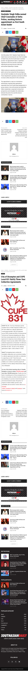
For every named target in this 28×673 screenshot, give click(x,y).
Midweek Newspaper (23, 3)
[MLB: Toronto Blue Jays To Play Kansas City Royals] (5, 250)
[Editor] (2, 28)
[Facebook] (7, 32)
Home (2, 7)
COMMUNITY (8, 11)
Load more (13, 264)
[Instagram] (12, 661)
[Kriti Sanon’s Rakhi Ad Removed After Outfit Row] (5, 242)
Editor (5, 28)
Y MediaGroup (26, 3)
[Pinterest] (13, 32)
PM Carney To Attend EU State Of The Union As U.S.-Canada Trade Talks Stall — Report (18, 186)
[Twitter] (10, 32)
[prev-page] (2, 192)
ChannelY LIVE (17, 3)
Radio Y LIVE (20, 3)
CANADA (6, 7)
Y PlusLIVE (15, 3)
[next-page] (4, 192)
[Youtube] (19, 661)
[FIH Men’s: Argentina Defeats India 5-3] (5, 573)
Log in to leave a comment (14, 201)
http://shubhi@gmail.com (14, 156)
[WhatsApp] (17, 32)
